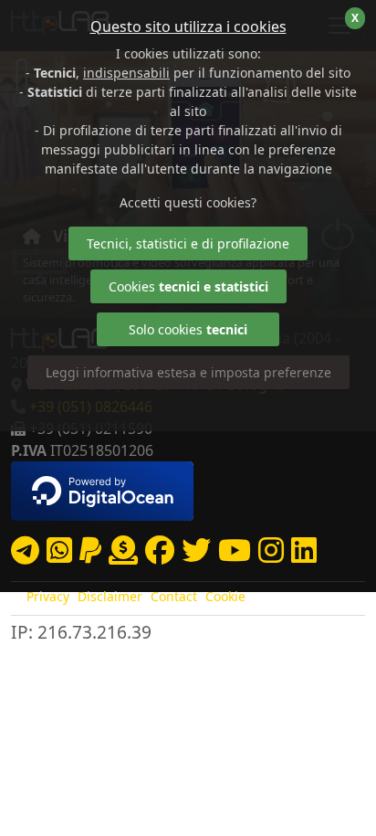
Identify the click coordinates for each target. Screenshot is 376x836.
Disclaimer (110, 596)
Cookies (188, 286)
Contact (174, 596)
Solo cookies (188, 329)
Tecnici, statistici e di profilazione (188, 243)
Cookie (225, 596)
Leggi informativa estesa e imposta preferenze (188, 372)
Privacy (47, 596)
